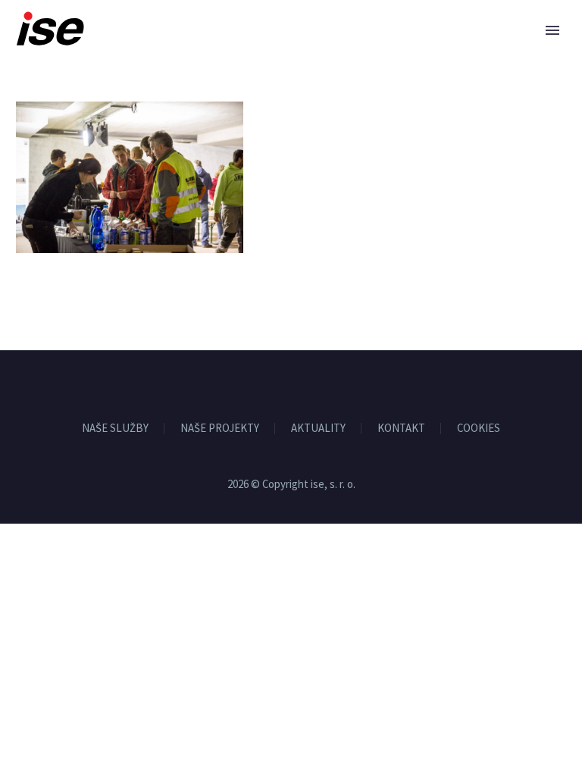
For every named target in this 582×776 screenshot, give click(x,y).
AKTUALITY (318, 428)
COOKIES (478, 428)
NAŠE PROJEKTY (219, 428)
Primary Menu (552, 30)
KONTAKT (401, 428)
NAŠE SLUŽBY (115, 428)
